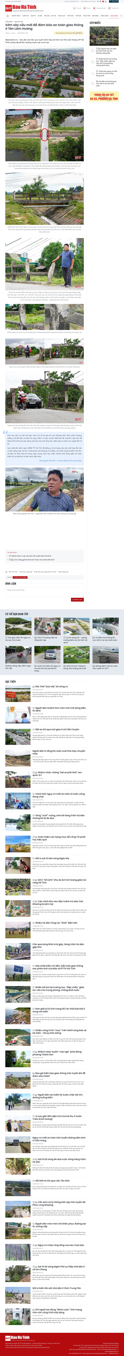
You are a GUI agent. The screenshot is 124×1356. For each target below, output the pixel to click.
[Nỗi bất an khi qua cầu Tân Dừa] (18, 1187)
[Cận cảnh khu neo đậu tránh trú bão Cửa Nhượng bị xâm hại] (18, 908)
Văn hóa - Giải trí (50, 16)
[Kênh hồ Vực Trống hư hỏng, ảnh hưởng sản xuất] (76, 654)
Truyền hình (115, 8)
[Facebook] (98, 1)
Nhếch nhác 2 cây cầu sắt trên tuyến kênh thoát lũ (31, 556)
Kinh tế (33, 16)
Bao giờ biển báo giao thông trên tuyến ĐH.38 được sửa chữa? (58, 1074)
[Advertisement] (44, 531)
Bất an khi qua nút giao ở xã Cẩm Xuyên (57, 729)
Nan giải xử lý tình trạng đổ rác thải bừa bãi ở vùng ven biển (58, 1010)
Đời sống (95, 16)
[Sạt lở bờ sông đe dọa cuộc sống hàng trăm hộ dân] (18, 1166)
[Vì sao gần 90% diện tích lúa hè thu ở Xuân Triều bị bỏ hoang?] (18, 1123)
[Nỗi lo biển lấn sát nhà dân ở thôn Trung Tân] (18, 1295)
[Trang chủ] (7, 16)
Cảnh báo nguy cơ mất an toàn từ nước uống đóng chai (106, 73)
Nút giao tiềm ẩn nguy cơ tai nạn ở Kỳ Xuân (17, 638)
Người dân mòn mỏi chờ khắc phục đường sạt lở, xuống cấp (59, 1225)
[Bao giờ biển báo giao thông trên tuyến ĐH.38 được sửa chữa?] (18, 1080)
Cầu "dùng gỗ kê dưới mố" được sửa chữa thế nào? (34, 560)
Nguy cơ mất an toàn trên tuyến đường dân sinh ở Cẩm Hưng (58, 1139)
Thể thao (70, 16)
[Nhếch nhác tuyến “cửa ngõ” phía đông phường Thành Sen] (18, 1058)
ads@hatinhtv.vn (114, 1353)
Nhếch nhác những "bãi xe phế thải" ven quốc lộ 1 (57, 774)
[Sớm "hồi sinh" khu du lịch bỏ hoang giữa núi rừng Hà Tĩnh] (18, 887)
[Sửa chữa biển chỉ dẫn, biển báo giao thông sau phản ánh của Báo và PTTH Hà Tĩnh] (18, 973)
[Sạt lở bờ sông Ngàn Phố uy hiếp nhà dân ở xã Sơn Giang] (18, 1273)
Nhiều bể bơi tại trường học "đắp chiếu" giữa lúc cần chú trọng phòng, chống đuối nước (106, 62)
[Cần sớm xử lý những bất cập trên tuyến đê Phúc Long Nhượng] (18, 1209)
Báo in (89, 8)
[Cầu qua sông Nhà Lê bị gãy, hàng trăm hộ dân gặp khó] (18, 951)
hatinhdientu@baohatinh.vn (109, 1349)
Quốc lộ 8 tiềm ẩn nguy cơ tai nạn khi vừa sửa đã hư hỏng (47, 668)
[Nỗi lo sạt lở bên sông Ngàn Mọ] (18, 865)
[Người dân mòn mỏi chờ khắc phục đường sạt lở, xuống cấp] (18, 1230)
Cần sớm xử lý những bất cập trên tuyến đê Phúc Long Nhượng (58, 1203)
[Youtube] (103, 1)
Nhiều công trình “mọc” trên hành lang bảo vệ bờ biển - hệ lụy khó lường (59, 1032)
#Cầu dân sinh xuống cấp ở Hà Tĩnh (45, 572)
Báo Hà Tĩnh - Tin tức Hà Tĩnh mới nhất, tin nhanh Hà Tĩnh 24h (25, 8)
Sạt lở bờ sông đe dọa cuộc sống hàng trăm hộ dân (59, 1160)
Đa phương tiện (101, 8)
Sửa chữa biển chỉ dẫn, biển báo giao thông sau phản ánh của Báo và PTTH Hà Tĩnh (57, 967)
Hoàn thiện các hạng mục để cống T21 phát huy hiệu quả (58, 838)
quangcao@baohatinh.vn (100, 1353)
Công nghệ (104, 16)
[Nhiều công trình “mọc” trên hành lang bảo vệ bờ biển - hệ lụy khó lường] (18, 1037)
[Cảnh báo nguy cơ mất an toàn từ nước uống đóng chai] (18, 801)
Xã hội (40, 16)
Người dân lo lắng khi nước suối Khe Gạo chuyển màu (58, 752)
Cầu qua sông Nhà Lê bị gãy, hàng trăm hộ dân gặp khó (58, 946)
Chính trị (25, 16)
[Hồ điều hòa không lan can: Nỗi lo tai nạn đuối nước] (106, 626)
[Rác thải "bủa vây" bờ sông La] (18, 693)
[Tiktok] (100, 1)
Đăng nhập (115, 1)
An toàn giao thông (20, 577)
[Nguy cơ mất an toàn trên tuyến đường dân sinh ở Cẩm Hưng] (18, 1144)
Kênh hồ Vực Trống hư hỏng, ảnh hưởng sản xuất (74, 667)
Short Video (16, 16)
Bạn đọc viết (19, 21)
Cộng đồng (114, 16)
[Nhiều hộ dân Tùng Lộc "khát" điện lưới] (18, 930)
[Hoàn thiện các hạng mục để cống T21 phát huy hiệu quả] (18, 844)
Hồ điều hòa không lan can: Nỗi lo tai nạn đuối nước (106, 83)
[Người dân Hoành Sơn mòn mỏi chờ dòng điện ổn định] (18, 715)
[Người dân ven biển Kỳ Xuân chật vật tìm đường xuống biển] (18, 1101)
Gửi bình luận (77, 599)
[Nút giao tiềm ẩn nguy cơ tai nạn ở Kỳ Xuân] (18, 626)
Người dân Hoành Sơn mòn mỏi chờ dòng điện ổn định (59, 709)
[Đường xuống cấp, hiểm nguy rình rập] (18, 654)
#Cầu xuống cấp (63, 572)
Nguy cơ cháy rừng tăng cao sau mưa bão (60, 1245)
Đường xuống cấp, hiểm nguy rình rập (18, 667)
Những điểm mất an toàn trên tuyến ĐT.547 (105, 667)
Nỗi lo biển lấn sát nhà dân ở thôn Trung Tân (56, 1288)
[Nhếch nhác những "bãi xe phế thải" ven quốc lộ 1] (18, 779)
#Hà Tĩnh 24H (13, 572)
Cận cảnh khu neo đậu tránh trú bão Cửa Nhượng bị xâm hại (57, 903)
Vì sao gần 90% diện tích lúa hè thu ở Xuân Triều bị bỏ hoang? (57, 1117)
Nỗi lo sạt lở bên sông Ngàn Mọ (52, 858)
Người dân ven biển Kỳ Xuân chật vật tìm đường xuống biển (106, 51)
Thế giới (78, 16)
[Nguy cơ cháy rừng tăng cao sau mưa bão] (18, 1252)
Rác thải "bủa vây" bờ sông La (51, 686)
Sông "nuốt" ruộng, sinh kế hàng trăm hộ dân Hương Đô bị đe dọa (58, 817)
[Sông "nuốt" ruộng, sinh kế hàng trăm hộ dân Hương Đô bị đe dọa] (18, 822)
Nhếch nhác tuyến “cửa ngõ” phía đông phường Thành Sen (57, 1053)
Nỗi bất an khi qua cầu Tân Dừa (52, 1180)
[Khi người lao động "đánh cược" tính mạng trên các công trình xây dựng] (18, 1316)
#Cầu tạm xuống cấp (25, 572)
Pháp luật (61, 16)
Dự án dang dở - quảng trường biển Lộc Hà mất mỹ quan (75, 640)
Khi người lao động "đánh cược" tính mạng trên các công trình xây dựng (57, 1311)
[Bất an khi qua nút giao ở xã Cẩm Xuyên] (18, 736)
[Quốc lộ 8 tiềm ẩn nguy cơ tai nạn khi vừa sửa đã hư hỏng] (47, 654)
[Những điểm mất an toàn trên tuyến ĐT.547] (106, 654)
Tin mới (79, 8)
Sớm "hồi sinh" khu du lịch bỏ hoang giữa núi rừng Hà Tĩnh (106, 41)
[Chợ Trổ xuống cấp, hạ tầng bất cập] (47, 626)
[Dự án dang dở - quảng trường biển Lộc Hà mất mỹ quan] (76, 626)
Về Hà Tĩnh (86, 16)
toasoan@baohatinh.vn (112, 1351)
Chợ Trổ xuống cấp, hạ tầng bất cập (45, 638)
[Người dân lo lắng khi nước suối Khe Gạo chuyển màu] (18, 758)
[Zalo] (106, 1)
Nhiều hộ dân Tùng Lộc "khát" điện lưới (56, 923)
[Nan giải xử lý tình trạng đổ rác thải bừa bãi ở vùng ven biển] (18, 1015)
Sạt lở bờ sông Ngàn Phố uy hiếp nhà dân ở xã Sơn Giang (58, 1268)
